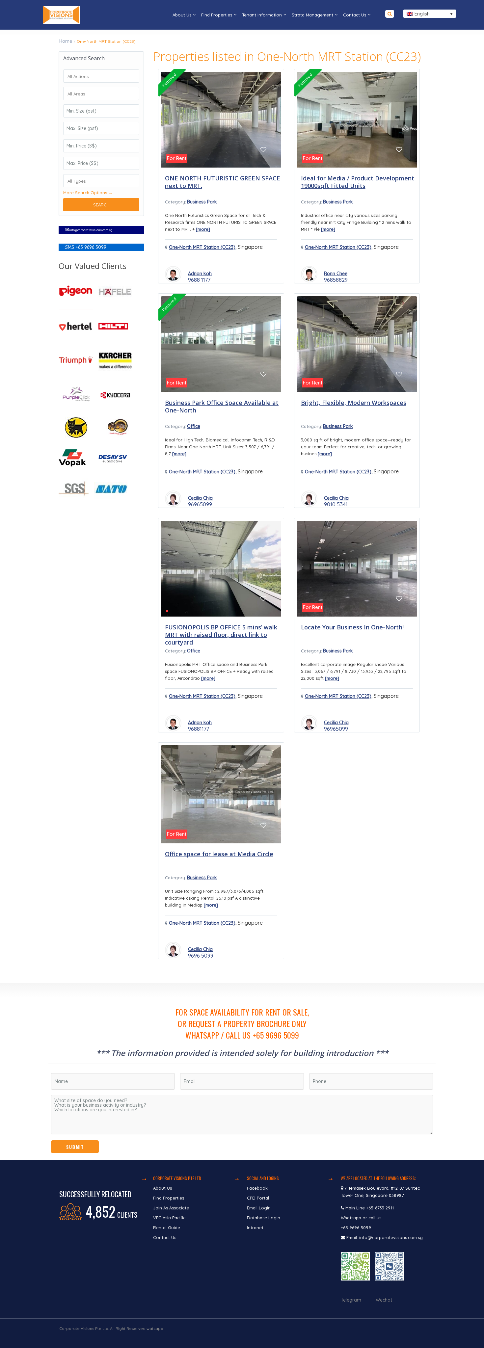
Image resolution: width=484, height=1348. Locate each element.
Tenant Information (262, 14)
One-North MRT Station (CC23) (202, 247)
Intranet (255, 1227)
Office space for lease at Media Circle (219, 854)
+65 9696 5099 (356, 1227)
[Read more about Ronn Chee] (309, 274)
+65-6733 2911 (380, 1207)
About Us (182, 14)
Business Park (202, 202)
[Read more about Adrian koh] (173, 274)
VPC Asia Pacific (169, 1217)
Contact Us (354, 14)
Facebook (257, 1188)
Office (193, 426)
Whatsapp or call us (362, 1217)
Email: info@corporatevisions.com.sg (384, 1237)
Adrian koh (200, 274)
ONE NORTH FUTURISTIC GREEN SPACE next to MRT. (222, 182)
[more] (203, 229)
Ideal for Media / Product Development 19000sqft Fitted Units (357, 182)
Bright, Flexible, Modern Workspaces (353, 403)
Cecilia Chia (200, 498)
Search (101, 204)
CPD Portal (258, 1198)
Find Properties (216, 14)
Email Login (259, 1207)
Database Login (263, 1217)
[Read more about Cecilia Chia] (173, 498)
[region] (242, 1071)
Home (65, 41)
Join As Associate (171, 1207)
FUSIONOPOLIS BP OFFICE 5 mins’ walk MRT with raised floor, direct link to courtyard (221, 634)
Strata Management (312, 14)
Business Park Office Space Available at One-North (222, 406)
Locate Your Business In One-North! (352, 627)
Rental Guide (166, 1227)
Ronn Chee (335, 274)
